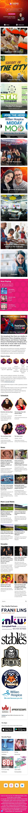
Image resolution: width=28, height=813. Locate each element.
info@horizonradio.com (10, 382)
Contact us (4, 715)
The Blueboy (4, 754)
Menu (7, 25)
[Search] (26, 601)
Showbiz (4, 544)
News (3, 447)
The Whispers (4, 772)
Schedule (4, 395)
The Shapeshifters (18, 772)
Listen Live (21, 25)
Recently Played (8, 285)
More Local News (7, 501)
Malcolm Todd (17, 754)
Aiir (21, 811)
